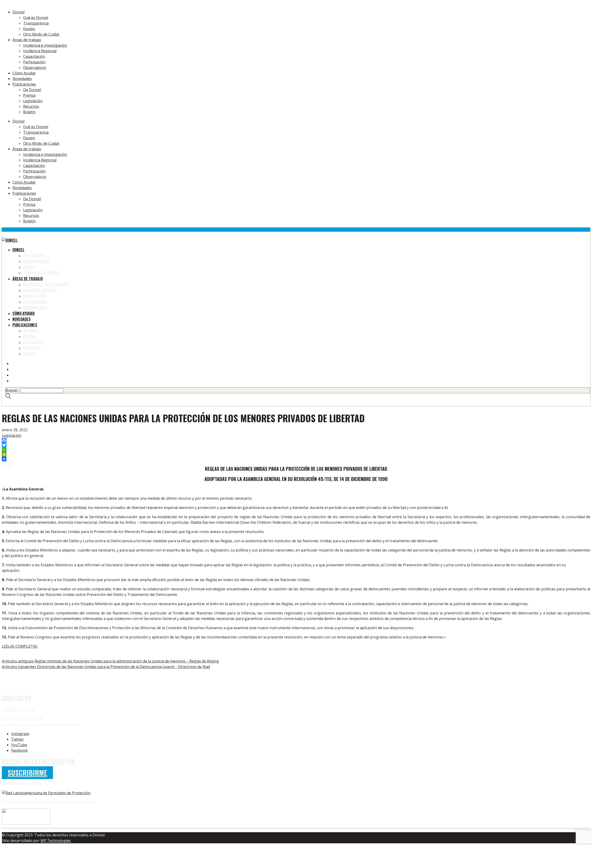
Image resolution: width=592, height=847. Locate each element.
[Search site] (8, 397)
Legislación (11, 435)
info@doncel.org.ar (18, 709)
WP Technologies (55, 840)
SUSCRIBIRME (27, 772)
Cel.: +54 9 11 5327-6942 (22, 718)
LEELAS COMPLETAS (19, 646)
